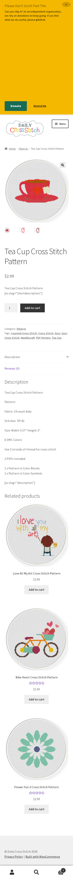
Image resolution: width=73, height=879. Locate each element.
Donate (16, 106)
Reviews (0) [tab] (11, 368)
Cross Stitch (45, 333)
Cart (56, 869)
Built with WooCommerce (43, 856)
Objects (23, 148)
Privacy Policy (13, 856)
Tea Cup (57, 337)
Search (36, 872)
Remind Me (39, 106)
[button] (63, 165)
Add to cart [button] (36, 589)
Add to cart (32, 308)
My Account (12, 872)
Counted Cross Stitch (24, 333)
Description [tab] (12, 357)
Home (12, 148)
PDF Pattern (43, 337)
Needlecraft (28, 337)
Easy (57, 333)
